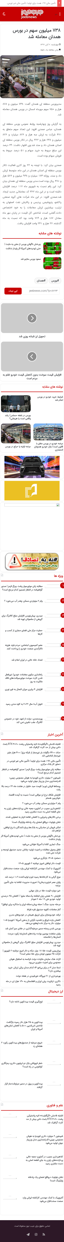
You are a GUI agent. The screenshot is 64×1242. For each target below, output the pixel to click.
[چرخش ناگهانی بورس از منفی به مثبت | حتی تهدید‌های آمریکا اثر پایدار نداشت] (52, 248)
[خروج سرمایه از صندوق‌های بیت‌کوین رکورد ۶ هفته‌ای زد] (54, 1050)
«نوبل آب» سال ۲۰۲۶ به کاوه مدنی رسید (24, 704)
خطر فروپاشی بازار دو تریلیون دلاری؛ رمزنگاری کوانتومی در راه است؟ (22, 1064)
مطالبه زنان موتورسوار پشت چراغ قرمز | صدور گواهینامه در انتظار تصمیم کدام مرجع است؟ (22, 588)
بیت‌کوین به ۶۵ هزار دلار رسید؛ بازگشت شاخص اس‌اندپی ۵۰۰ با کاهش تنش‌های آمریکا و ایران (23, 1025)
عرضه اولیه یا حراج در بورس (18, 446)
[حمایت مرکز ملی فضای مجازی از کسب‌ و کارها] (54, 635)
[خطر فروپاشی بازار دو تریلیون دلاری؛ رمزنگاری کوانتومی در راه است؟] (54, 1071)
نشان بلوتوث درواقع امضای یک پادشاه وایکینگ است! (45, 1178)
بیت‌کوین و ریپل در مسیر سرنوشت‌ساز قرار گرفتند (24, 1085)
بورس (54, 281)
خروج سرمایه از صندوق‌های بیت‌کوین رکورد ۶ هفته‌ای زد (22, 1044)
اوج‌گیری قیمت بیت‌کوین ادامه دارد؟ (26, 1001)
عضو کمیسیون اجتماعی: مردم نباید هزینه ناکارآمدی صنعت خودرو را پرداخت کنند (24, 646)
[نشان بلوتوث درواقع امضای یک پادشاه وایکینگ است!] (10, 1184)
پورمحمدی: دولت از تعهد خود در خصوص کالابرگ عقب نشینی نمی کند (23, 720)
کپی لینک (13, 291)
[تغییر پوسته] (4, 15)
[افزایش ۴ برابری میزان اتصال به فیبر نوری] (54, 694)
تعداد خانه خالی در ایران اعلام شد (27, 660)
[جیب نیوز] (32, 14)
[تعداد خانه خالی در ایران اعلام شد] (54, 664)
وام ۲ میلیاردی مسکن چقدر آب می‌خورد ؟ (23, 601)
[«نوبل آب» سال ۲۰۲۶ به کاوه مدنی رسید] (54, 708)
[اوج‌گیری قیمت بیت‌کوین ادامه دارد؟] (54, 1009)
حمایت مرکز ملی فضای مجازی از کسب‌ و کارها (24, 632)
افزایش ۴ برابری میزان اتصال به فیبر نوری (24, 689)
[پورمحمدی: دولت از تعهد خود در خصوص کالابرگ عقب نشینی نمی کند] (54, 723)
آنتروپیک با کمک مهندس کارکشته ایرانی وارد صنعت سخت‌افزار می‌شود (42, 1199)
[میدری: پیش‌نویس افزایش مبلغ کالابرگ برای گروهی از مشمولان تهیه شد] (54, 620)
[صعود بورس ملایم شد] (52, 263)
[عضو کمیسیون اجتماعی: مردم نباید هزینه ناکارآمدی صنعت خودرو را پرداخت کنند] (54, 649)
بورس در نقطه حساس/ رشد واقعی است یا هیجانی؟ (18, 417)
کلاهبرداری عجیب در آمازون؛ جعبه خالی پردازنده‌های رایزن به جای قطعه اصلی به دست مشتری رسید (44, 1160)
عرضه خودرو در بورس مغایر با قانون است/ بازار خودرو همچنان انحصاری (48, 447)
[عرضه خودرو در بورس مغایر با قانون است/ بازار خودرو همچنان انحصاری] (48, 431)
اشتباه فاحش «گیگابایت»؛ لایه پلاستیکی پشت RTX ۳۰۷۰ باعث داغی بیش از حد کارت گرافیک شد (44, 1119)
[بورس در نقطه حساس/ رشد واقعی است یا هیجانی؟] (16, 403)
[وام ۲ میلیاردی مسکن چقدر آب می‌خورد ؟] (54, 605)
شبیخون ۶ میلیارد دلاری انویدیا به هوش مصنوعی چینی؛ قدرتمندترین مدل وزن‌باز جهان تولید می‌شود (44, 1139)
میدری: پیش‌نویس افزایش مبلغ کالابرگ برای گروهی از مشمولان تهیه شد (22, 617)
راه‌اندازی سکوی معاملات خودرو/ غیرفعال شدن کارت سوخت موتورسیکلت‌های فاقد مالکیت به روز (24, 678)
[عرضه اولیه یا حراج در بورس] (16, 433)
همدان (40, 281)
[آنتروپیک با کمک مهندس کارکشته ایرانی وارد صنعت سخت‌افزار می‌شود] (10, 1205)
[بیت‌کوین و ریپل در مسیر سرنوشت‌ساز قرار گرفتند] (54, 1091)
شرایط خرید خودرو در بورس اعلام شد (50, 398)
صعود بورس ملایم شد (31, 259)
